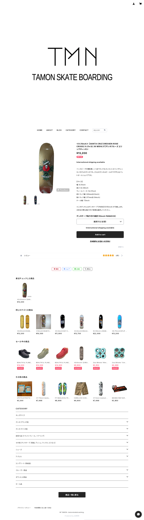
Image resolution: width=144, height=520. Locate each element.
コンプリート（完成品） (23, 463)
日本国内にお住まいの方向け (100, 241)
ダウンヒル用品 (21, 477)
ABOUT (49, 130)
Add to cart (100, 234)
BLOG (59, 130)
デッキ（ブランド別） (22, 422)
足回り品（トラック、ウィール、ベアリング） (30, 436)
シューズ (19, 450)
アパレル (19, 456)
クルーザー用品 (21, 470)
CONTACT (84, 130)
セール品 (19, 484)
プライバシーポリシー (24, 508)
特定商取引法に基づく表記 (42, 508)
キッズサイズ (20, 415)
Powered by (69, 516)
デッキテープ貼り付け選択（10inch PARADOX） (96, 216)
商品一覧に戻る (72, 495)
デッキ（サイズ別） (22, 429)
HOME (39, 130)
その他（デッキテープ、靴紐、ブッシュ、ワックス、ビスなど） (36, 443)
